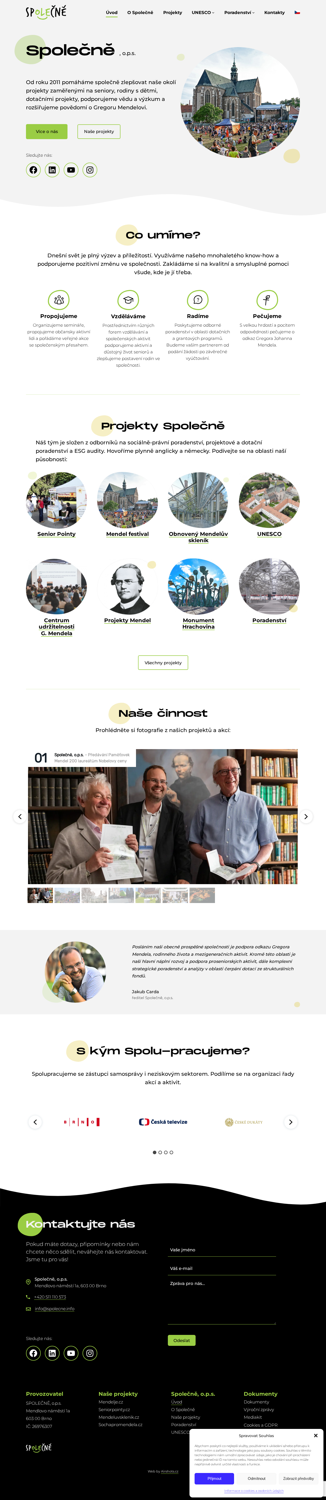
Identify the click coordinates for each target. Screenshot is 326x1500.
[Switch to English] (297, 12)
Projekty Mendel (127, 620)
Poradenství (269, 620)
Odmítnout (256, 1478)
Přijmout (214, 1478)
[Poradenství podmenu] (253, 12)
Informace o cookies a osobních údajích (254, 1491)
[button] (315, 1435)
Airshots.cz (170, 1471)
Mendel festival (127, 533)
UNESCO (269, 533)
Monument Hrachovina (198, 623)
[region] (163, 1122)
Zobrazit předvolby (298, 1478)
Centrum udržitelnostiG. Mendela (56, 626)
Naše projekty (99, 131)
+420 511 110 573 (50, 1296)
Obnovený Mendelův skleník (198, 536)
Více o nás (47, 131)
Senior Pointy (56, 533)
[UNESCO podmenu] (213, 12)
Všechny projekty (163, 662)
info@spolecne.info (54, 1308)
